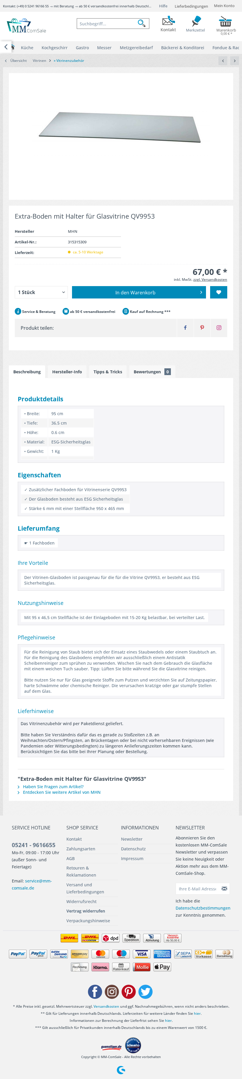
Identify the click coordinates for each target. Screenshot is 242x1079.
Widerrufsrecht (81, 901)
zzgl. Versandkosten (210, 279)
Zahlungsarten (80, 849)
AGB (70, 858)
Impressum (132, 858)
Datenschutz (133, 849)
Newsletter (132, 839)
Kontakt (74, 839)
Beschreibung (27, 371)
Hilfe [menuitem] (163, 6)
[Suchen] (143, 23)
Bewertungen (151, 371)
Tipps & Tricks (108, 371)
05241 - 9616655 (33, 845)
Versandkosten (106, 1006)
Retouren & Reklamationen (81, 871)
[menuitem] (113, 23)
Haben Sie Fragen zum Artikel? (53, 786)
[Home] (11, 47)
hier (197, 1013)
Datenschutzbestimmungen (203, 908)
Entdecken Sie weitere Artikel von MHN (61, 792)
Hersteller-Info (67, 371)
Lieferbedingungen (191, 6)
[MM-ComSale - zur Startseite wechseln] (27, 26)
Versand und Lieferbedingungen (85, 888)
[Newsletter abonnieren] (224, 889)
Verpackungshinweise (88, 920)
